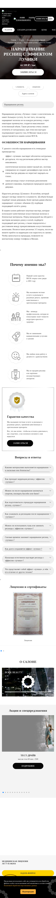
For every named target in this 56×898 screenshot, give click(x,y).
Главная (13, 40)
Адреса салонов (28, 94)
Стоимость (20, 87)
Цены (44, 30)
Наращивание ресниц (14, 43)
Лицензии (36, 87)
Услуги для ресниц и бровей (36, 40)
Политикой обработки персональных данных (20, 885)
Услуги (8, 30)
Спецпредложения (26, 30)
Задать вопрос (28, 873)
